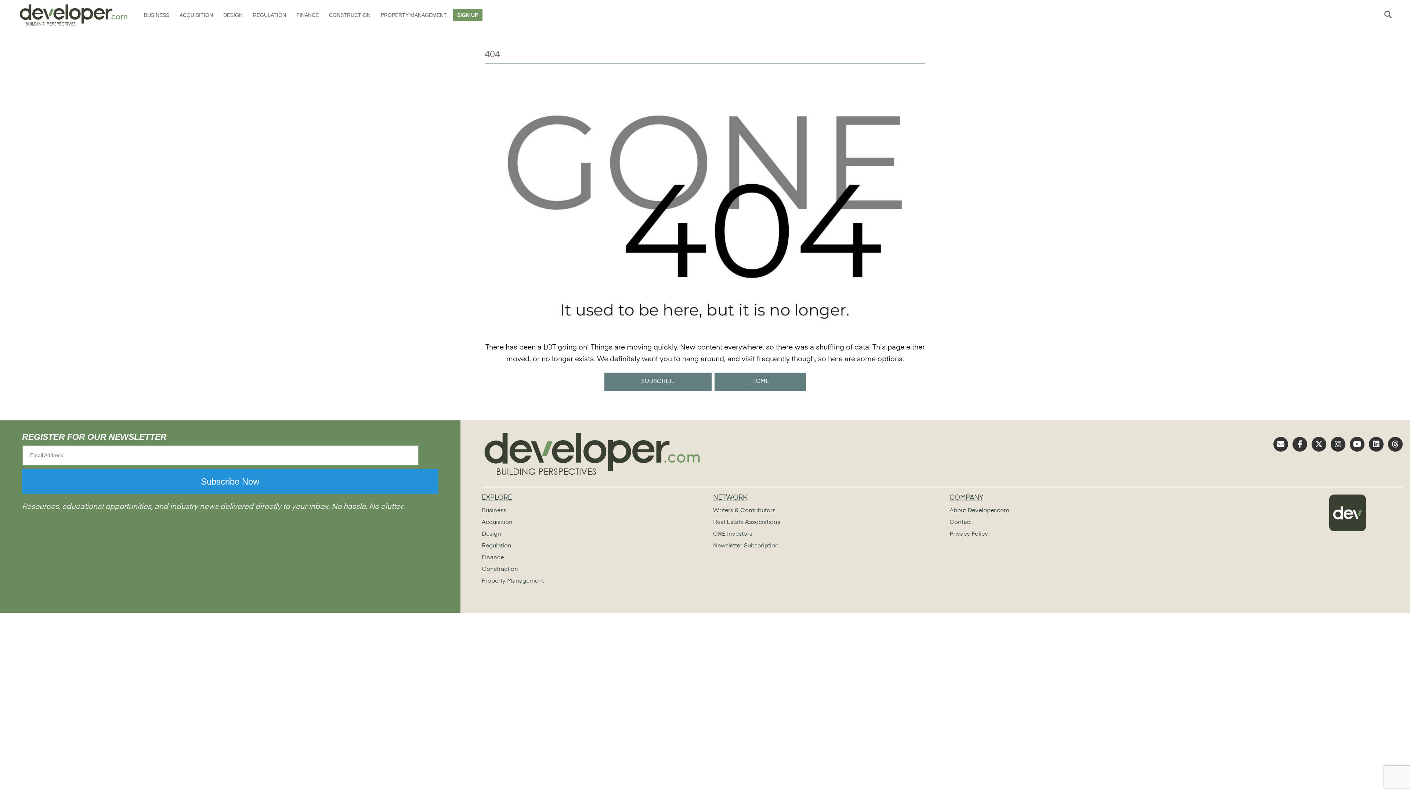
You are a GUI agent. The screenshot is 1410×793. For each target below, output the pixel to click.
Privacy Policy (969, 534)
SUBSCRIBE (658, 381)
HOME (760, 381)
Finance (307, 15)
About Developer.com (979, 511)
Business (156, 15)
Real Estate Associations (746, 522)
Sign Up (467, 15)
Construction (349, 15)
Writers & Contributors (744, 511)
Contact (961, 522)
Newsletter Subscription (746, 546)
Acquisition (196, 15)
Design (233, 15)
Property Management (414, 15)
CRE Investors (732, 534)
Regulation (269, 15)
